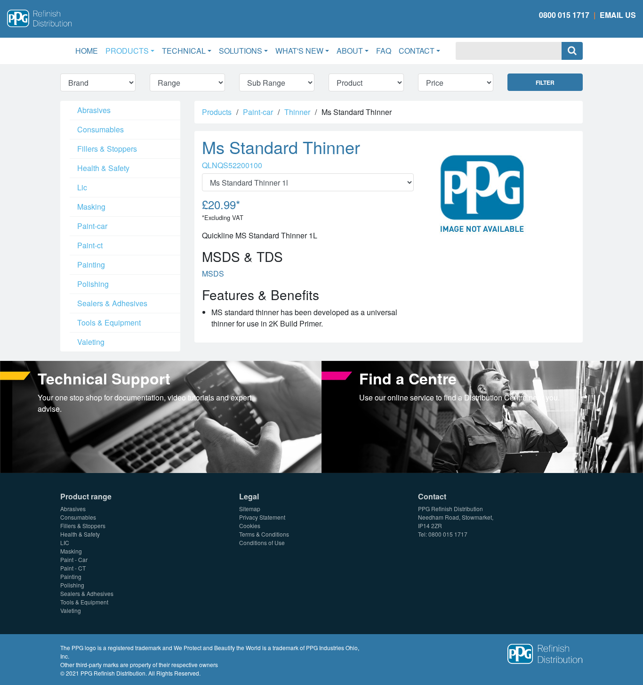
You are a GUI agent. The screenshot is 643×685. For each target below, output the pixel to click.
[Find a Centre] (482, 415)
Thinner (297, 111)
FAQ (383, 50)
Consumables (100, 129)
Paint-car (92, 225)
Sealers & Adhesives (112, 303)
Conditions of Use (262, 542)
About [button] (350, 50)
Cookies (249, 526)
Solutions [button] (240, 50)
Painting (91, 264)
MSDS (213, 273)
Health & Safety (103, 168)
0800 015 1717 (564, 14)
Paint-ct (90, 245)
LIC (64, 542)
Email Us (618, 14)
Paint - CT (73, 568)
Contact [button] (416, 50)
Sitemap (249, 509)
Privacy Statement (262, 517)
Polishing (93, 283)
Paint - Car (74, 559)
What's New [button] (299, 50)
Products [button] (127, 50)
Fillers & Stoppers (107, 148)
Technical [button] (184, 50)
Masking (91, 206)
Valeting (90, 341)
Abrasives (94, 110)
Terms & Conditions (264, 534)
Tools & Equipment (109, 322)
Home (88, 50)
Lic (82, 187)
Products (217, 111)
